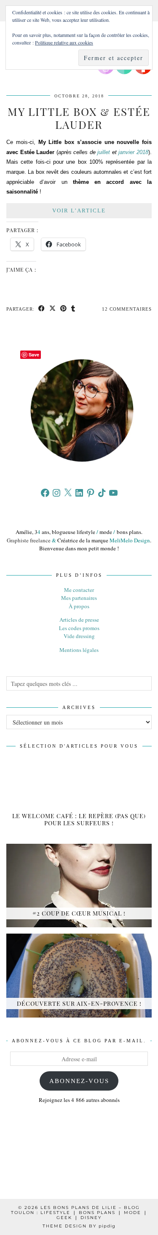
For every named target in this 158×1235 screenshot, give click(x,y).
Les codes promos (79, 628)
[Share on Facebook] (41, 309)
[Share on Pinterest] (63, 309)
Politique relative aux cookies (64, 42)
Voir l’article (79, 210)
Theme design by (79, 1226)
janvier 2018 (133, 152)
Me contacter (79, 590)
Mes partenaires (79, 598)
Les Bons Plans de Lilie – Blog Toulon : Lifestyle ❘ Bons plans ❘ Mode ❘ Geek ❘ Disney (79, 1212)
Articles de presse (79, 619)
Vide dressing (79, 636)
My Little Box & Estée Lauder (79, 118)
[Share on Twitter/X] (52, 309)
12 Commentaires (127, 308)
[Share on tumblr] (73, 309)
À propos (79, 606)
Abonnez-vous (79, 1081)
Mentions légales (79, 650)
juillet (103, 152)
